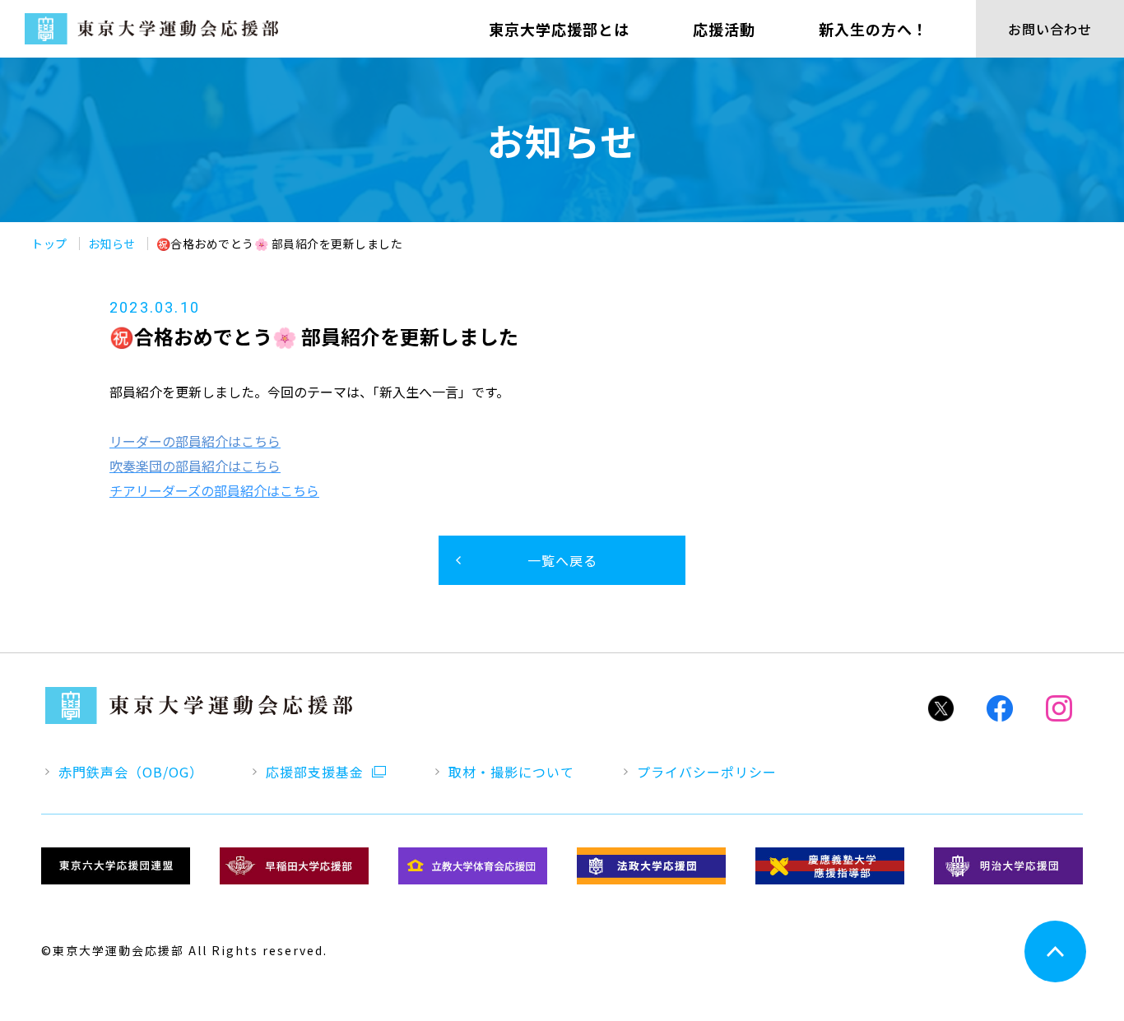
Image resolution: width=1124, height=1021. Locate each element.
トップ (49, 243)
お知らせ (112, 243)
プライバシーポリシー (707, 772)
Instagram (1059, 708)
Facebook (1000, 708)
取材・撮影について (511, 772)
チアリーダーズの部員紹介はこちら (214, 490)
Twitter (940, 708)
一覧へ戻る (562, 560)
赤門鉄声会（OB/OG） (130, 772)
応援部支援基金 (315, 772)
